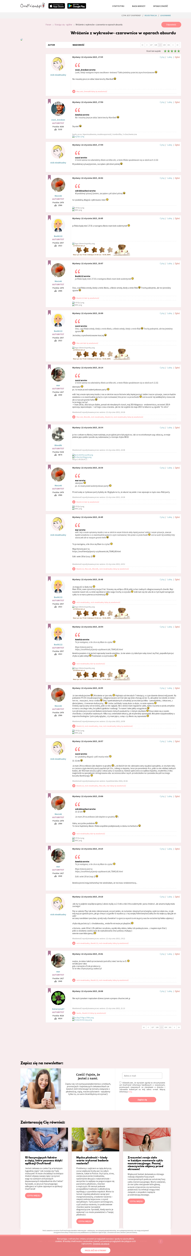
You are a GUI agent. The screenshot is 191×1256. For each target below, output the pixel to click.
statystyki (118, 6)
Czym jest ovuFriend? (131, 15)
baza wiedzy (138, 6)
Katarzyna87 (58, 1009)
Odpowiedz (171, 24)
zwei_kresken (58, 120)
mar (58, 385)
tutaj (130, 1091)
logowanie (165, 15)
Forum (48, 24)
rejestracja (151, 15)
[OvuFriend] (32, 7)
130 (164, 45)
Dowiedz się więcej (101, 1243)
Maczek (58, 196)
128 (155, 45)
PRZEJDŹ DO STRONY (95, 1250)
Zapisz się (142, 1099)
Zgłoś (177, 57)
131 (168, 45)
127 (151, 45)
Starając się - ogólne (63, 24)
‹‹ (142, 45)
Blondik (58, 445)
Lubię (169, 57)
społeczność (160, 6)
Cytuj (162, 57)
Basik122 (58, 236)
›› (177, 45)
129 (160, 45)
